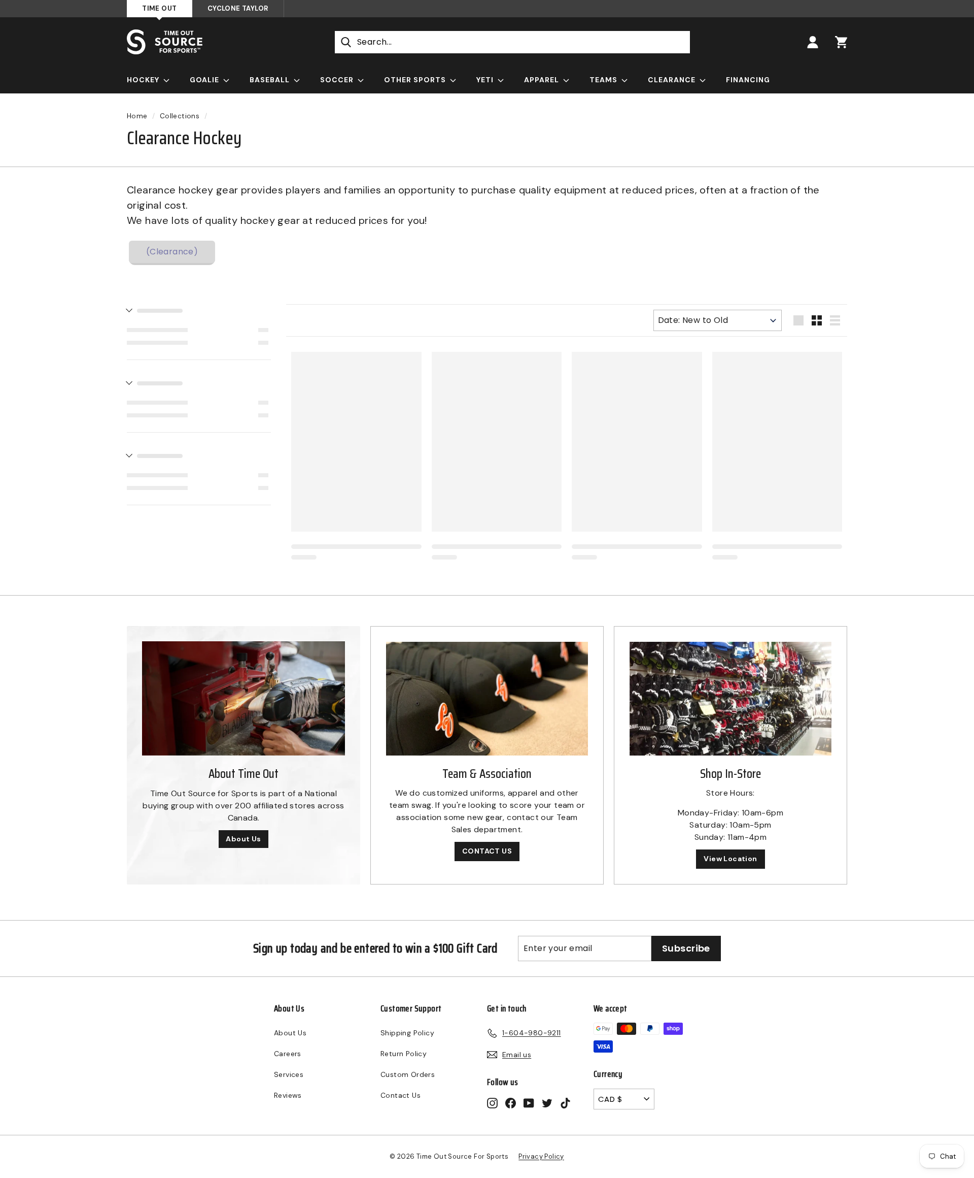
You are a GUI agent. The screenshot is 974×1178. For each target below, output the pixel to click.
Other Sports (416, 79)
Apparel (542, 79)
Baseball (271, 79)
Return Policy (403, 1053)
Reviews (288, 1095)
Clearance (673, 79)
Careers (287, 1053)
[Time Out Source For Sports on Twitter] (547, 1102)
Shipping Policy (407, 1032)
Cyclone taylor (237, 8)
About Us (243, 838)
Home (137, 116)
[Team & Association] (487, 699)
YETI (486, 79)
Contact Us (400, 1095)
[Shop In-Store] (730, 699)
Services (288, 1074)
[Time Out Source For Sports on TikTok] (565, 1102)
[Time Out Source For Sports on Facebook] (510, 1102)
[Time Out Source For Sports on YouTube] (529, 1102)
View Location (730, 858)
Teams (604, 79)
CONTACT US (487, 851)
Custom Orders (407, 1074)
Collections (179, 116)
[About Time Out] (243, 698)
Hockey (144, 79)
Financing (748, 79)
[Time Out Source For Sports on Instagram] (492, 1102)
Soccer (338, 79)
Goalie (205, 79)
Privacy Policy (541, 1156)
